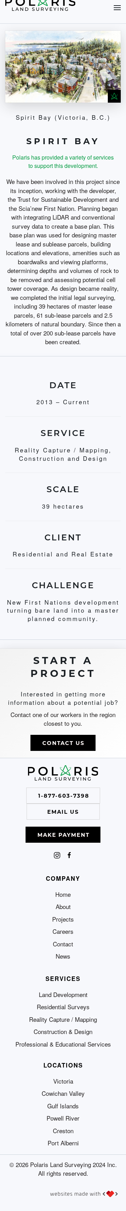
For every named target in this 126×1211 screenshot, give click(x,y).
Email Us (63, 811)
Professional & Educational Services (63, 1044)
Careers (63, 931)
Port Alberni (63, 1142)
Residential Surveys (63, 1006)
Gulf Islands (63, 1105)
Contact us (63, 742)
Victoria (63, 1081)
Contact (63, 943)
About (63, 906)
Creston (63, 1130)
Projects (63, 919)
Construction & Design (63, 1031)
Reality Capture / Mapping (63, 1019)
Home (63, 894)
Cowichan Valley (63, 1093)
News (63, 956)
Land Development (63, 994)
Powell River (63, 1118)
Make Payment (63, 834)
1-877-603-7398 (63, 795)
